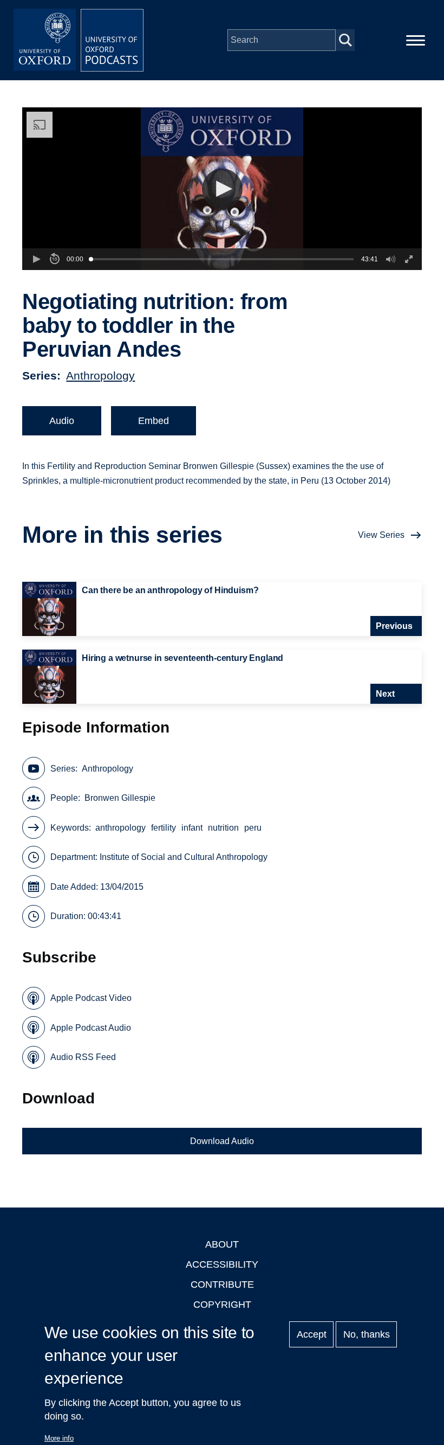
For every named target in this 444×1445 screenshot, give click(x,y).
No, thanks (366, 1334)
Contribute (222, 1284)
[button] (222, 189)
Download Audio (222, 1141)
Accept (312, 1334)
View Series (381, 535)
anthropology (120, 827)
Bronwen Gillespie (119, 797)
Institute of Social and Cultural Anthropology (183, 857)
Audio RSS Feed (83, 1057)
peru (253, 827)
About (222, 1244)
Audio (61, 420)
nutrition (223, 827)
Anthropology (100, 375)
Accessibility (222, 1264)
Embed (153, 420)
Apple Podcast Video (91, 998)
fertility (163, 827)
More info (59, 1438)
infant (192, 827)
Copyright (222, 1304)
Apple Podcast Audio (90, 1027)
